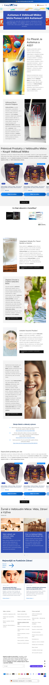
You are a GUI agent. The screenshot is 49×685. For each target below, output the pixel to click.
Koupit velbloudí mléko (22, 614)
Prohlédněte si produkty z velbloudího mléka (30, 268)
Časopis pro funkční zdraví (23, 643)
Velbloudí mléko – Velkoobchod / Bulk (38, 619)
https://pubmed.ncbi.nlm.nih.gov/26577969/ (25, 430)
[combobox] (18, 681)
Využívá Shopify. (28, 678)
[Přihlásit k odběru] (23, 666)
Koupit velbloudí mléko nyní (12, 318)
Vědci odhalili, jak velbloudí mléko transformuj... (9, 536)
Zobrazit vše (24, 202)
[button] (2, 5)
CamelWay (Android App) (37, 650)
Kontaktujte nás (35, 639)
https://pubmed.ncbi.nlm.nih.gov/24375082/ (25, 437)
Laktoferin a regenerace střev (9, 614)
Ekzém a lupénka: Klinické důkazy (8, 622)
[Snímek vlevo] (22, 199)
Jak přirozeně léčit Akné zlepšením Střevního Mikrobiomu (12, 588)
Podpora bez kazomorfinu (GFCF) (8, 617)
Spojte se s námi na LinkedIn (38, 641)
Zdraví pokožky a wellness (23, 640)
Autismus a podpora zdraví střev (23, 623)
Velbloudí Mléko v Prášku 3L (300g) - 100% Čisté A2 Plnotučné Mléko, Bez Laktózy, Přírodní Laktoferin (11, 187)
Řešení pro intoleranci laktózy (24, 626)
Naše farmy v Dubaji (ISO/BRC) (36, 623)
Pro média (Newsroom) (37, 626)
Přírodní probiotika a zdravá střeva (23, 634)
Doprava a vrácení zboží (37, 629)
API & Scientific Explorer (37, 652)
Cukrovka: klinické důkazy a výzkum (9, 626)
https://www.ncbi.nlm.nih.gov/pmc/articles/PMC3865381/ (25, 443)
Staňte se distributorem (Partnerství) (37, 614)
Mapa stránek (35, 647)
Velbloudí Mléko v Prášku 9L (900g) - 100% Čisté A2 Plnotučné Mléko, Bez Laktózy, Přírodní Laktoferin (34, 187)
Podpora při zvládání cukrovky (24, 619)
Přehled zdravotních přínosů (23, 616)
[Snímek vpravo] (27, 199)
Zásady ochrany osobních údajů (37, 635)
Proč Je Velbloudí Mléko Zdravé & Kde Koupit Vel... (34, 535)
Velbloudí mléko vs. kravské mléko (23, 630)
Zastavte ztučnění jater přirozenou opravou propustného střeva (36, 588)
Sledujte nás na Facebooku (37, 644)
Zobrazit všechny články (4, 565)
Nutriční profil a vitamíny (23, 637)
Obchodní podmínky (36, 632)
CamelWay (23, 678)
